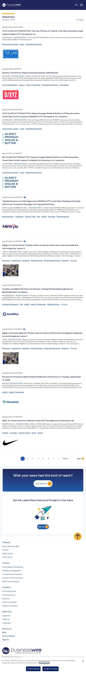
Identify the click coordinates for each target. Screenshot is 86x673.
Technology (64, 85)
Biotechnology (8, 217)
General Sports (24, 433)
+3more (64, 304)
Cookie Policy (44, 663)
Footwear (13, 433)
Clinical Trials (30, 217)
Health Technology (38, 304)
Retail (34, 433)
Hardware (26, 261)
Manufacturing (36, 261)
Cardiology (19, 217)
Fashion (5, 433)
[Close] (83, 661)
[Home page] (11, 5)
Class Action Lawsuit (10, 44)
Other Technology (33, 85)
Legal (22, 44)
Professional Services (33, 44)
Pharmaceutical (63, 217)
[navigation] (81, 5)
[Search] (76, 5)
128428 (65, 459)
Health (43, 217)
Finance (22, 85)
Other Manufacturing (52, 261)
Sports (40, 433)
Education (6, 261)
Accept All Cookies (50, 669)
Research (65, 261)
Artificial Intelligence (10, 304)
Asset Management (9, 85)
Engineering (16, 261)
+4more (73, 260)
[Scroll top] (78, 536)
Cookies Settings (33, 669)
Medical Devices (53, 304)
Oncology (51, 217)
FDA (38, 217)
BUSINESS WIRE (20, 38)
